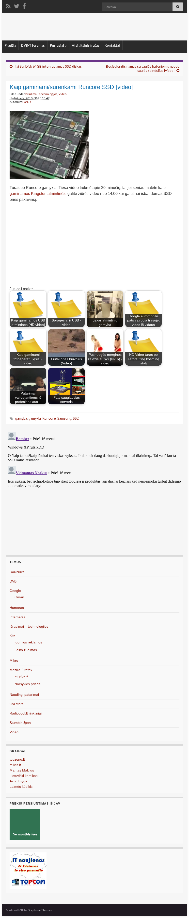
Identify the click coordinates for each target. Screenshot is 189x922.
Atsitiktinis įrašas (85, 45)
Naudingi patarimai (24, 694)
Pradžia (10, 45)
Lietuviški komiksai (24, 776)
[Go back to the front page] (94, 26)
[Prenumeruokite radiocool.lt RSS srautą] (8, 5)
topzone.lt (17, 759)
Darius (26, 102)
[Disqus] (94, 492)
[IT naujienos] (28, 870)
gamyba (21, 418)
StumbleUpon (20, 723)
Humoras (17, 608)
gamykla (35, 418)
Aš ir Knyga (18, 781)
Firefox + (21, 676)
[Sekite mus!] (16, 5)
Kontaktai (112, 45)
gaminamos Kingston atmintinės (37, 193)
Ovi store (17, 704)
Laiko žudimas (26, 650)
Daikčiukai (17, 572)
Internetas (17, 617)
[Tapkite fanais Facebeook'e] (24, 5)
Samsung (64, 418)
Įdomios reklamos (28, 642)
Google (15, 591)
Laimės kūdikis (21, 787)
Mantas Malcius (22, 770)
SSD (76, 418)
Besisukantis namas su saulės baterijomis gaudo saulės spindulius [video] (142, 68)
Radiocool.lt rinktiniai (26, 713)
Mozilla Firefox (21, 670)
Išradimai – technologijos (29, 626)
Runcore (49, 418)
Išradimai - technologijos (41, 94)
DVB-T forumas (33, 45)
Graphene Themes (40, 910)
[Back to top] (178, 911)
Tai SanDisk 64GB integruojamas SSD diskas (48, 66)
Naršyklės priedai (28, 684)
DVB (13, 581)
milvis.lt (15, 765)
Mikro (14, 660)
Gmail (19, 597)
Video (62, 94)
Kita (13, 636)
